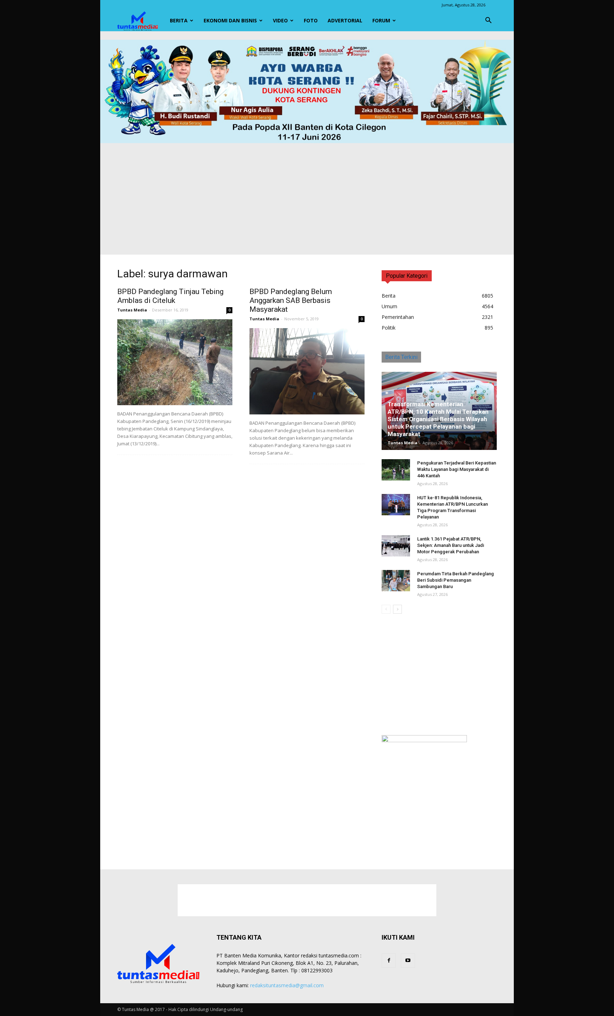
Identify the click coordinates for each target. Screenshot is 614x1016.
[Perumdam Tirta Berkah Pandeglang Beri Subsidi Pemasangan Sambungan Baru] (396, 580)
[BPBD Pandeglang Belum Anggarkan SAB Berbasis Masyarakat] (307, 371)
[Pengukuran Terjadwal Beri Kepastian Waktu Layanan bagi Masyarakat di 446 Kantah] (396, 469)
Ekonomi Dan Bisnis (230, 20)
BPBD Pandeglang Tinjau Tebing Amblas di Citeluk (170, 296)
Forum (381, 20)
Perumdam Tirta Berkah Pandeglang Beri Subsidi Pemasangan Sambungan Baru (455, 580)
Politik (388, 327)
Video (280, 20)
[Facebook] (389, 960)
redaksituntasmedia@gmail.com (287, 985)
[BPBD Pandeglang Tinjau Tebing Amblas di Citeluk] (174, 362)
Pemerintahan (398, 317)
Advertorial (345, 20)
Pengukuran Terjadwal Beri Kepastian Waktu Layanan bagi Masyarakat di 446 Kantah (456, 469)
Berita (179, 20)
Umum (389, 306)
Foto (311, 20)
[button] (488, 20)
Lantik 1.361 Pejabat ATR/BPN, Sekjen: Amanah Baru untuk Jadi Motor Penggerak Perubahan (450, 545)
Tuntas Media (132, 310)
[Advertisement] (307, 196)
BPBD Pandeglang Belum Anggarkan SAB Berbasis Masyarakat (290, 300)
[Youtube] (408, 960)
